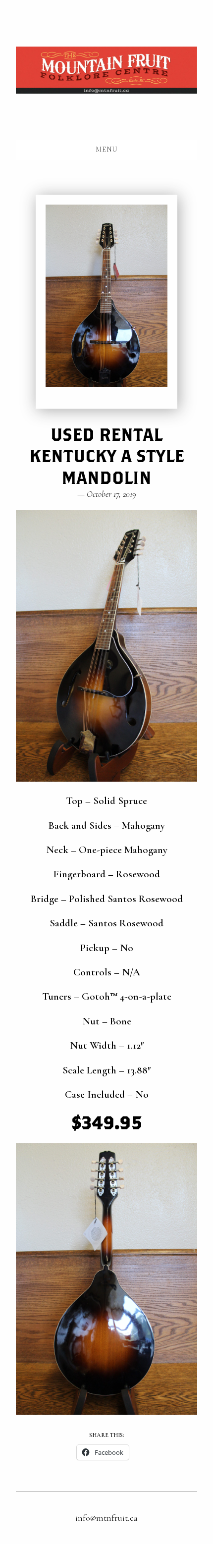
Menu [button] (106, 149)
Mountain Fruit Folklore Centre (106, 70)
